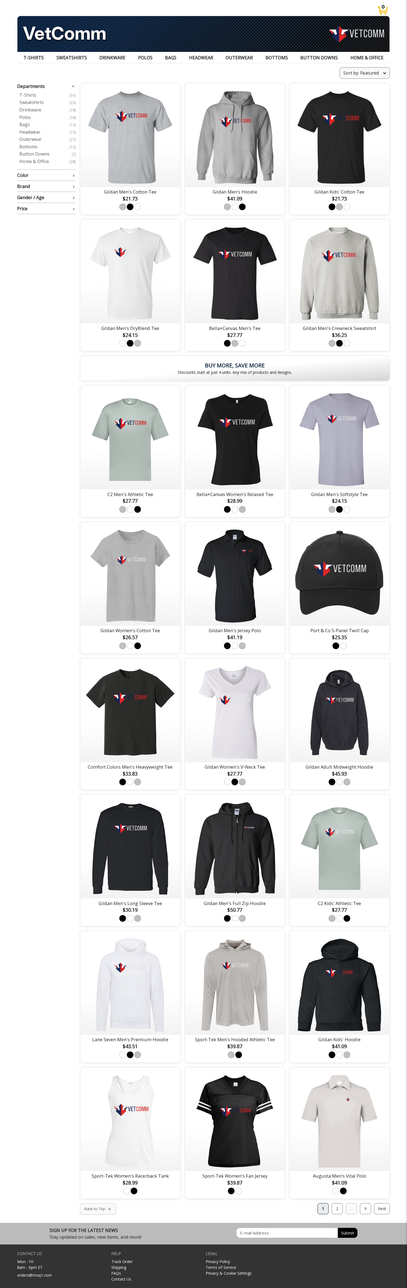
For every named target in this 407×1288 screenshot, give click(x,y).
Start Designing (130, 176)
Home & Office (367, 58)
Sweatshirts (71, 58)
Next (382, 1208)
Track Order (122, 1261)
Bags (170, 58)
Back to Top (98, 1208)
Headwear (201, 58)
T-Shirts (34, 58)
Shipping (118, 1267)
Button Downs (319, 58)
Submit (347, 1233)
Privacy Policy (218, 1261)
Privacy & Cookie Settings (229, 1273)
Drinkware (112, 58)
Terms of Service (221, 1267)
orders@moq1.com (34, 1275)
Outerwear (239, 58)
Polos (145, 58)
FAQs (116, 1273)
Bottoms (277, 58)
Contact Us (121, 1279)
